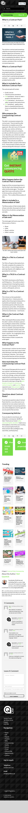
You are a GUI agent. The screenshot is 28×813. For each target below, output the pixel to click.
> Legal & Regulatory (9, 791)
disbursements (15, 387)
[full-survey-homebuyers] (20, 507)
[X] (9, 26)
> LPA (5, 735)
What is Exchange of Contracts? (19, 541)
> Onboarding (8, 751)
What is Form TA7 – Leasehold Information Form (7, 498)
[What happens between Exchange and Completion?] (20, 487)
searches (18, 385)
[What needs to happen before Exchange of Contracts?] (8, 468)
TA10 (6, 100)
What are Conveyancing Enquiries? (7, 518)
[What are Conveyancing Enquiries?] (8, 507)
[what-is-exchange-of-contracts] (20, 530)
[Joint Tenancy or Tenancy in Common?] (8, 551)
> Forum (6, 747)
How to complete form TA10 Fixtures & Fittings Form (20, 561)
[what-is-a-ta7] (8, 487)
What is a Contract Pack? (19, 477)
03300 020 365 (7, 449)
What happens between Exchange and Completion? (19, 498)
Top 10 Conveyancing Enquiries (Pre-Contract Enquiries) (7, 542)
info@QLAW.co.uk (9, 773)
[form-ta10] (20, 551)
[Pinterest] (17, 26)
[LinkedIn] (13, 26)
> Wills (6, 741)
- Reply (19, 618)
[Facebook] (5, 26)
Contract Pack (11, 571)
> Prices (6, 749)
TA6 (6, 96)
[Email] (21, 26)
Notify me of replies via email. (10, 693)
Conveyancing (20, 571)
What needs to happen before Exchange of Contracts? (7, 479)
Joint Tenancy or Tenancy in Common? (7, 561)
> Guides (6, 745)
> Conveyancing (8, 743)
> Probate (7, 739)
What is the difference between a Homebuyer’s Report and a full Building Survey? (19, 520)
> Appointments (8, 753)
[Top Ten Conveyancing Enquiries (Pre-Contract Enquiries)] (8, 530)
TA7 (6, 104)
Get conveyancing (13, 168)
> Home (6, 732)
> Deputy (6, 737)
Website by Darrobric (9, 797)
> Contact (7, 755)
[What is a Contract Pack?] (20, 468)
